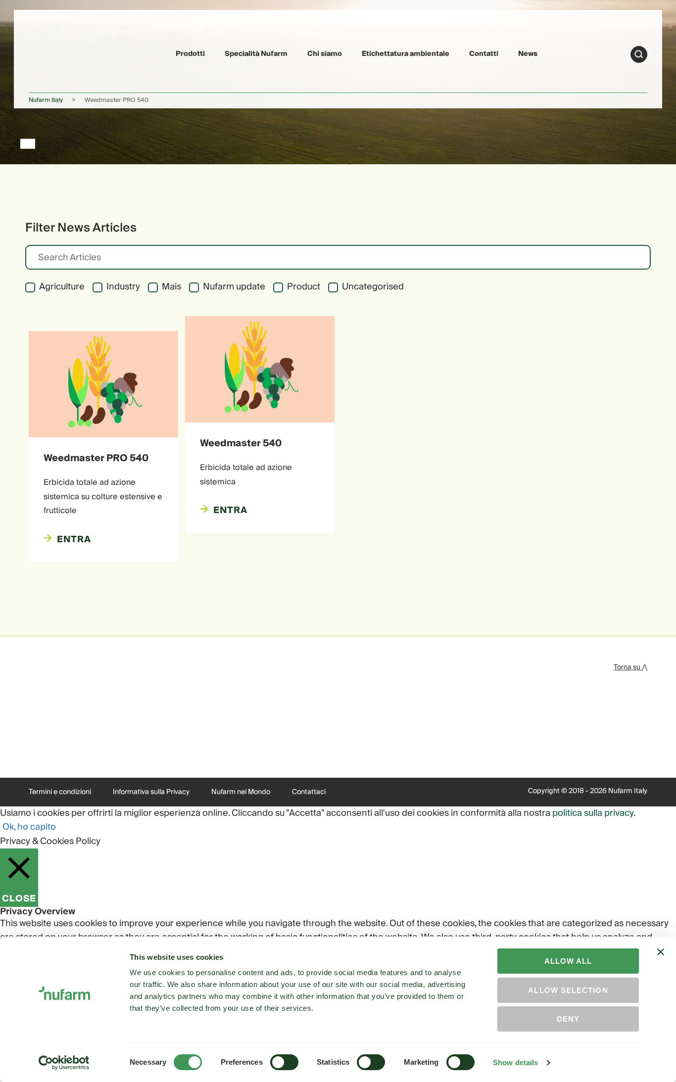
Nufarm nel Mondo (240, 792)
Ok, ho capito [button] (29, 827)
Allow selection (568, 990)
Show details (515, 1062)
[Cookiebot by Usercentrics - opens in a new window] (64, 1062)
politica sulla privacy (592, 813)
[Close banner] (660, 960)
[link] (52, 52)
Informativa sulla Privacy (151, 792)
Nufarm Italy (46, 100)
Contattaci (309, 792)
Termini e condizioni (60, 792)
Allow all (568, 961)
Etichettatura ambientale (405, 54)
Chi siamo (324, 54)
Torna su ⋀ (630, 667)
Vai (638, 54)
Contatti (483, 54)
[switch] (284, 1062)
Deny (568, 1019)
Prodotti (190, 54)
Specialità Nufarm (256, 54)
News (527, 54)
